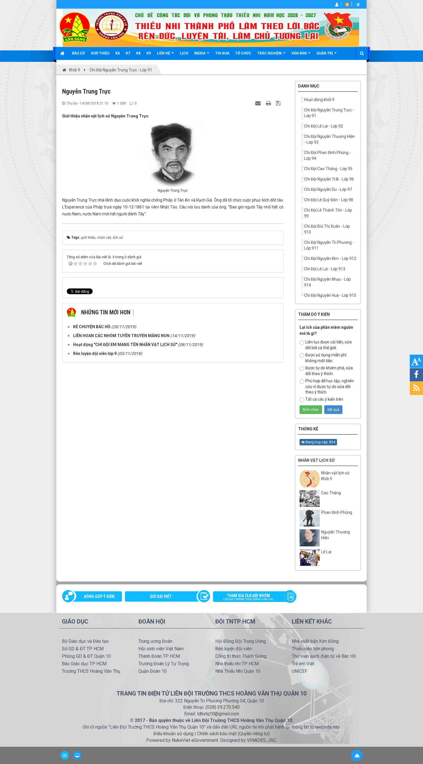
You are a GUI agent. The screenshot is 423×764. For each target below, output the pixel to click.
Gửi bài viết (161, 596)
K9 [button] (148, 53)
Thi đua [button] (222, 53)
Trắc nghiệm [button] (270, 53)
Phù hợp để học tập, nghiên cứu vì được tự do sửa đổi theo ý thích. (329, 387)
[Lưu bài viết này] (279, 103)
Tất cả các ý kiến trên (324, 399)
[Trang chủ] (63, 53)
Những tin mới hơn (105, 312)
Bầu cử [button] (78, 53)
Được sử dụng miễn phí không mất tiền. (325, 358)
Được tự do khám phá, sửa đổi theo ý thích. (329, 371)
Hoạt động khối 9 (319, 99)
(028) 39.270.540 (222, 707)
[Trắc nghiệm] (358, 4)
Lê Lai (326, 552)
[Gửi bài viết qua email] (258, 103)
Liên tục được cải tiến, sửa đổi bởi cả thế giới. (328, 345)
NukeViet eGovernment (195, 740)
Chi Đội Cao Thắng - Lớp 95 (328, 168)
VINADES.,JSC (261, 740)
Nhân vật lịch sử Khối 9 (335, 476)
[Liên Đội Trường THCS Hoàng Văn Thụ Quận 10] (74, 27)
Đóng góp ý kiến (99, 596)
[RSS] (347, 4)
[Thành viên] (337, 4)
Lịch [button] (184, 53)
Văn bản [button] (299, 53)
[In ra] (269, 103)
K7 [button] (128, 53)
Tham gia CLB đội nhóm (248, 597)
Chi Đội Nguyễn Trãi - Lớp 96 (329, 179)
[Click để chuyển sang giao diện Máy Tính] (77, 755)
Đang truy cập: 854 (320, 442)
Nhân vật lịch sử (316, 460)
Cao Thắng (331, 493)
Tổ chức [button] (243, 53)
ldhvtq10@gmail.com (218, 714)
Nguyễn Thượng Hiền (335, 535)
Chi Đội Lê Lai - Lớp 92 (323, 126)
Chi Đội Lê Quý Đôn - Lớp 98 (328, 199)
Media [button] (200, 53)
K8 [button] (138, 53)
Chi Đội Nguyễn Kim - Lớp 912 (330, 258)
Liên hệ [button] (164, 53)
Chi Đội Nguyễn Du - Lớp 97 (328, 189)
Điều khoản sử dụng (173, 733)
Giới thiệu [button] (100, 53)
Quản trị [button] (325, 53)
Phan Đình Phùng (336, 512)
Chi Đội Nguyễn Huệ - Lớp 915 (330, 295)
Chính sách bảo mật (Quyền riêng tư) (233, 733)
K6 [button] (117, 53)
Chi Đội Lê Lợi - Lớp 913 (324, 269)
